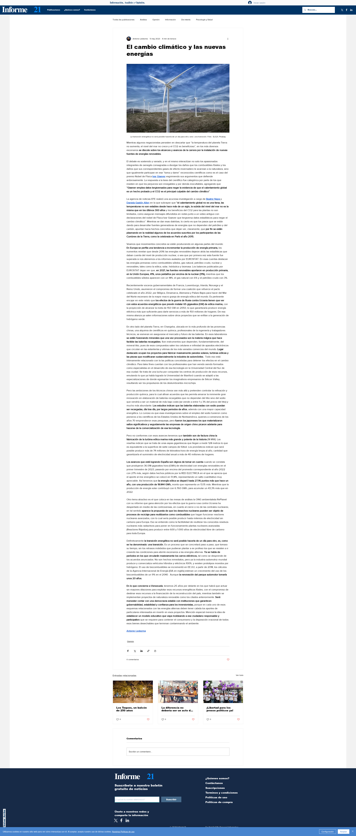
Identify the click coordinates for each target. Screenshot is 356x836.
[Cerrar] (352, 831)
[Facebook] (346, 9)
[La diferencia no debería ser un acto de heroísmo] (178, 692)
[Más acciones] (227, 38)
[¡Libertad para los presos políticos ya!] (223, 692)
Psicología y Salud (204, 19)
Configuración (328, 831)
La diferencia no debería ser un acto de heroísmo (176, 709)
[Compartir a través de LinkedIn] (141, 651)
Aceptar (343, 831)
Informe (14, 9)
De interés (186, 19)
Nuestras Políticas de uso (123, 831)
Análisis (143, 19)
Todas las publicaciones (123, 19)
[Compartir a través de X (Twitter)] (134, 651)
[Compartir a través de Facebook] (128, 651)
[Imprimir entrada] (155, 651)
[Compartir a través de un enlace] (148, 651)
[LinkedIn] (351, 9)
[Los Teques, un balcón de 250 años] (133, 692)
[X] (341, 9)
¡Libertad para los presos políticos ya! (220, 709)
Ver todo (239, 675)
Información (170, 19)
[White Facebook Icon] (121, 820)
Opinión (156, 19)
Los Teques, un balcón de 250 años (131, 709)
